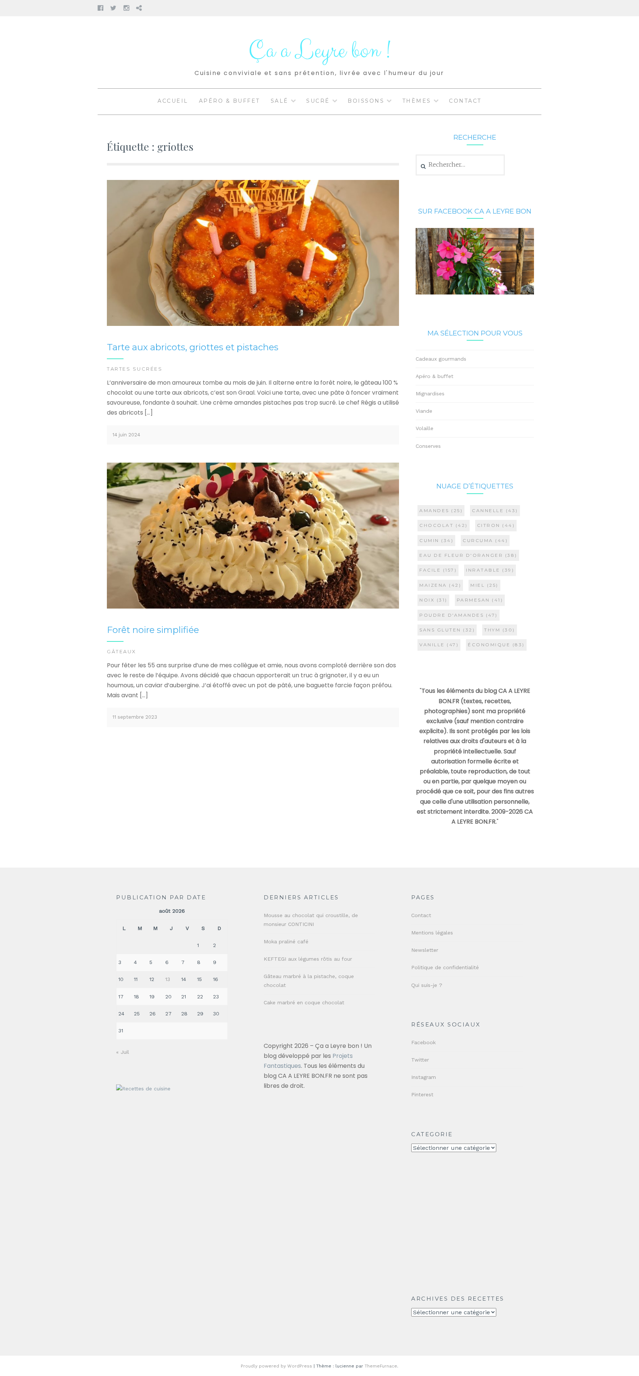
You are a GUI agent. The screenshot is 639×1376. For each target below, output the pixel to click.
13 (167, 979)
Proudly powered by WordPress (276, 1366)
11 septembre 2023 (134, 717)
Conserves (428, 446)
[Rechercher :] (460, 165)
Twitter (420, 1060)
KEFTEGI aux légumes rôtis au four (308, 959)
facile (438, 570)
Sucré (318, 101)
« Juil (122, 1052)
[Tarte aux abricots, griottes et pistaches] (253, 324)
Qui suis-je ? (426, 985)
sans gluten (447, 630)
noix (433, 600)
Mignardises (430, 393)
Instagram (423, 1077)
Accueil (173, 101)
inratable (490, 570)
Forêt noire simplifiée (153, 629)
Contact (465, 101)
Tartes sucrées (134, 369)
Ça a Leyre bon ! (319, 51)
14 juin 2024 (126, 434)
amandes (441, 510)
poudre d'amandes (458, 615)
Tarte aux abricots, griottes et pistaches (192, 347)
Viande (424, 411)
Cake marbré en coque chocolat (304, 1002)
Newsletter (424, 950)
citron (496, 525)
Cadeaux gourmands (441, 359)
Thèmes (416, 101)
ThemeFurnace (381, 1366)
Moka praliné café (286, 941)
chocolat (443, 525)
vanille (439, 644)
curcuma (485, 540)
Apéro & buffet (229, 101)
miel (484, 585)
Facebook (423, 1042)
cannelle (495, 510)
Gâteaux (121, 651)
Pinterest (422, 1094)
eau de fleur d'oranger (468, 555)
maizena (440, 585)
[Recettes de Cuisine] (143, 1089)
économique (496, 644)
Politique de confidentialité (445, 967)
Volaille (424, 428)
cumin (436, 540)
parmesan (480, 600)
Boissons (366, 101)
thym (499, 630)
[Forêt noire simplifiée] (253, 607)
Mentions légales (432, 933)
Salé (279, 101)
